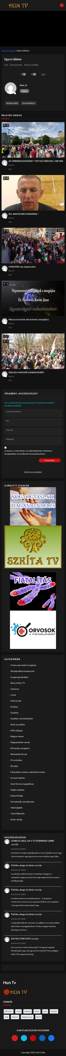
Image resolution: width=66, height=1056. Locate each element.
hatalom (27, 1011)
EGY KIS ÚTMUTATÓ (21, 938)
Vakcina (15, 1017)
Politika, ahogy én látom (22, 865)
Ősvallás (14, 766)
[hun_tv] (10, 88)
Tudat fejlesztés (17, 813)
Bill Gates (8, 1011)
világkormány (27, 1017)
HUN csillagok (16, 730)
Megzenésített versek (20, 742)
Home (4, 50)
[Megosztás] (43, 74)
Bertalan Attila (12, 103)
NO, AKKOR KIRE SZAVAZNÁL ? (24, 214)
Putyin (36, 1011)
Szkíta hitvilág (16, 795)
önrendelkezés (28, 103)
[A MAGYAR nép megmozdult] (33, 245)
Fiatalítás (14, 713)
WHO (38, 1017)
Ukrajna (54, 1011)
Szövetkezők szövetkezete (22, 801)
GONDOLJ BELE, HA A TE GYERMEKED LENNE (32, 841)
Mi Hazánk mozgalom (20, 748)
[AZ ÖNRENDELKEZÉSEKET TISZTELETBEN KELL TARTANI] (33, 140)
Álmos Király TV (17, 683)
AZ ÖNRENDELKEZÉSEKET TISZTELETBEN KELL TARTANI (36, 161)
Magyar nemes (17, 736)
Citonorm (14, 689)
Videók (12, 50)
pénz (45, 1011)
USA (6, 1017)
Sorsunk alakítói (17, 778)
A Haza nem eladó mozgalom (23, 665)
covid (18, 1011)
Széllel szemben (17, 790)
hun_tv (23, 85)
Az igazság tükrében (19, 677)
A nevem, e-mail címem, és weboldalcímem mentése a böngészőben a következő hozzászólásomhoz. (28, 452)
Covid (13, 695)
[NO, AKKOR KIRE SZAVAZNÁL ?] (33, 193)
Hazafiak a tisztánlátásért (21, 718)
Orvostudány (16, 760)
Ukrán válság (16, 819)
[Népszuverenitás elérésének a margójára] (33, 298)
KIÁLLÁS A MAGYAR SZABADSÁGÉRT (26, 372)
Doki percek (15, 701)
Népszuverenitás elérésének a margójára (29, 319)
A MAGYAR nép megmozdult (22, 266)
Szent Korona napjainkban (22, 784)
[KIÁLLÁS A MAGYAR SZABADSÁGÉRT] (33, 351)
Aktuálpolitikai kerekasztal (22, 671)
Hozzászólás (49, 460)
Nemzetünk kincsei (18, 754)
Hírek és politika (31, 65)
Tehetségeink (16, 807)
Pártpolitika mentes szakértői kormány (27, 772)
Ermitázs (14, 707)
